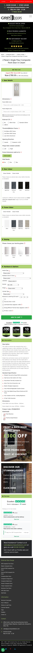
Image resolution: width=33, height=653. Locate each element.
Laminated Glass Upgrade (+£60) (12, 304)
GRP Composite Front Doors (7, 563)
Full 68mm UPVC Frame (10, 131)
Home (2, 54)
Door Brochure (9, 414)
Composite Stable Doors (6, 581)
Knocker (4, 284)
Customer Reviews (5, 607)
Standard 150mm (23, 122)
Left (5, 148)
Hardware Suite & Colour (8, 275)
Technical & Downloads (6, 600)
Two (17, 162)
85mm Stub (12, 122)
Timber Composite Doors (6, 585)
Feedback (3, 612)
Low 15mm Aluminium (9, 135)
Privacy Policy (13, 643)
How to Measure (4, 602)
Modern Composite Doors (6, 566)
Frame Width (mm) (6, 102)
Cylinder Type (5, 291)
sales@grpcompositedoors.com (15, 545)
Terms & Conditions (5, 643)
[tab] (16, 80)
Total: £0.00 (17, 12)
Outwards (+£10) (16, 142)
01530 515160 (19, 547)
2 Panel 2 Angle (20, 54)
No (5, 122)
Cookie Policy (19, 643)
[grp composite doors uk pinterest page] (10, 649)
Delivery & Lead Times (6, 605)
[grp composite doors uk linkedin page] (15, 649)
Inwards (6, 142)
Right (11, 148)
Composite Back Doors (6, 576)
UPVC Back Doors (5, 590)
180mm (6, 124)
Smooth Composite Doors (6, 583)
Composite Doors (10, 54)
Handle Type (5, 270)
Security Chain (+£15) (9, 301)
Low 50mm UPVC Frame (10, 133)
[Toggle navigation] (30, 16)
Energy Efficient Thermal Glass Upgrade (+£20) (16, 307)
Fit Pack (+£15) (8, 310)
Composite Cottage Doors (7, 578)
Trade (2, 609)
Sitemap (25, 643)
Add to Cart (16, 317)
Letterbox (4, 280)
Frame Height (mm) (7, 108)
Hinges (4, 287)
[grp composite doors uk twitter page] (6, 649)
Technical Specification (11, 417)
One (11, 162)
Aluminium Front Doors (6, 588)
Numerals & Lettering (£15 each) (10, 296)
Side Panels (3, 593)
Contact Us (3, 614)
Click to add (7, 155)
